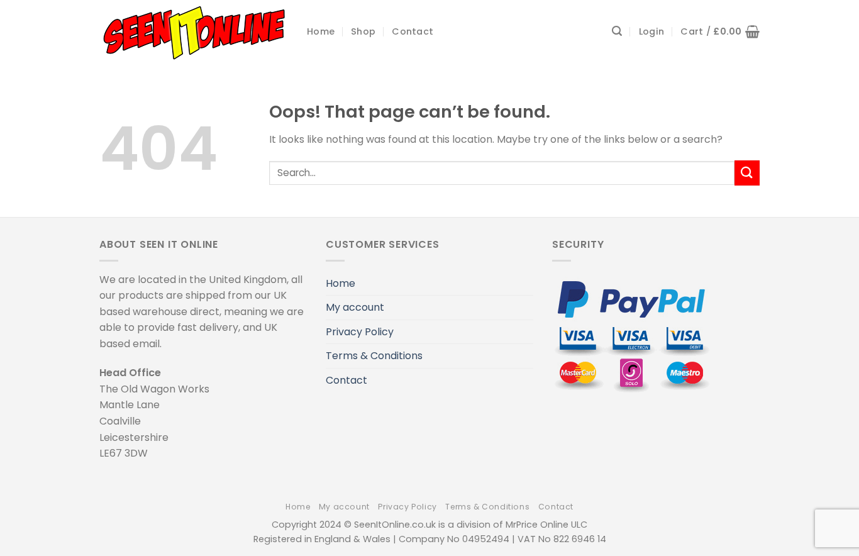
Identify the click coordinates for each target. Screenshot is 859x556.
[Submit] (747, 172)
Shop (363, 31)
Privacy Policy (360, 332)
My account (355, 307)
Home (321, 31)
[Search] (617, 31)
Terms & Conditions (374, 355)
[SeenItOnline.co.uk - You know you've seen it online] (193, 31)
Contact (412, 31)
